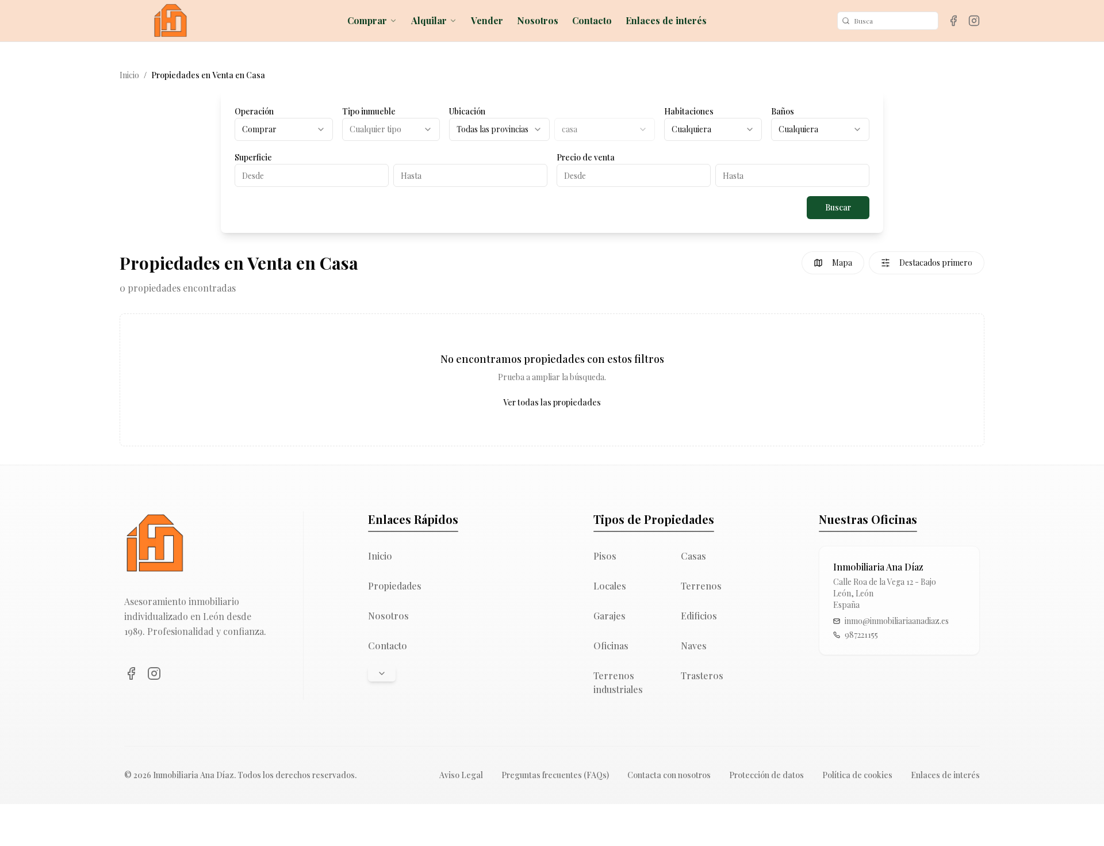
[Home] (170, 20)
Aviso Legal (461, 775)
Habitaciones (689, 111)
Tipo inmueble (369, 111)
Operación (254, 111)
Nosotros (537, 20)
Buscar (838, 207)
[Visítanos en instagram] (974, 20)
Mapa (842, 262)
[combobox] (284, 129)
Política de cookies (857, 775)
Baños (782, 111)
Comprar (367, 20)
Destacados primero (935, 262)
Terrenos (701, 586)
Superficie (253, 157)
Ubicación (467, 111)
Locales (609, 586)
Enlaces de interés (666, 20)
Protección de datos (766, 775)
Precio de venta (586, 157)
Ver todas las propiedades (552, 402)
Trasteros (702, 675)
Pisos (604, 556)
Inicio (129, 75)
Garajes (609, 616)
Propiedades (394, 586)
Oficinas (610, 646)
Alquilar (429, 20)
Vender (487, 20)
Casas (693, 556)
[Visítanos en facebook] (953, 20)
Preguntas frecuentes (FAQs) (555, 775)
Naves (694, 646)
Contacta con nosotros (669, 775)
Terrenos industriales (618, 682)
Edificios (699, 616)
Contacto (592, 20)
